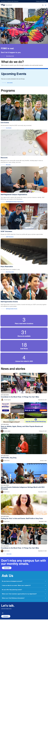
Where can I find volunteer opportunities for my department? (19, 594)
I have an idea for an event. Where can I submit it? (16, 585)
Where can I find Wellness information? (13, 598)
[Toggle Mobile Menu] (45, 5)
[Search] (42, 5)
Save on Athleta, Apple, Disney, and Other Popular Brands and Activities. (22, 427)
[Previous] (2, 33)
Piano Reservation (7, 266)
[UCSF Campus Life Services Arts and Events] (6, 5)
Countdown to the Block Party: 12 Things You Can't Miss (20, 548)
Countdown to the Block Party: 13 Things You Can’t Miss (20, 397)
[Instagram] (2, 613)
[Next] (46, 33)
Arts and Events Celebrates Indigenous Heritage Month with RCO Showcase (23, 488)
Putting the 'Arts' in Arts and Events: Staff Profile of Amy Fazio (22, 518)
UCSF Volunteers (6, 231)
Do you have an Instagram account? (12, 581)
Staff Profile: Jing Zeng (8, 457)
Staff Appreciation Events (9, 301)
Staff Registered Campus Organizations (14, 194)
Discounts (4, 157)
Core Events (5, 122)
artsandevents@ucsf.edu (6, 608)
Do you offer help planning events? (12, 589)
